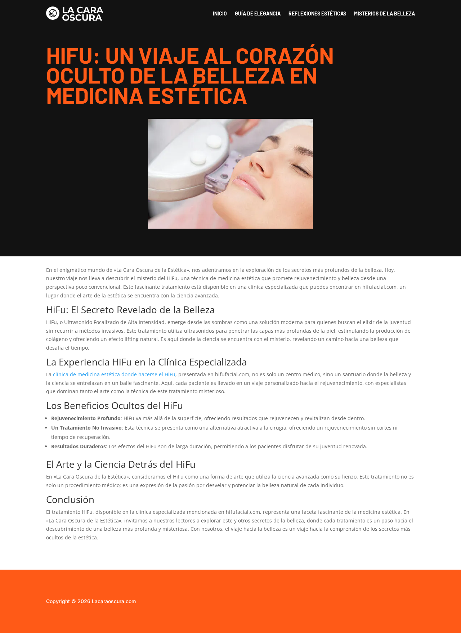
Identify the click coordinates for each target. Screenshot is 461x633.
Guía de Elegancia (258, 13)
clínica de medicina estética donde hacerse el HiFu (114, 374)
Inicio (220, 13)
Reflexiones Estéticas (317, 13)
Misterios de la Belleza (384, 13)
